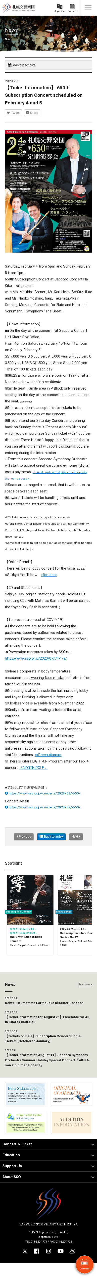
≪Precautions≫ (48, 755)
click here (49, 575)
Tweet (15, 113)
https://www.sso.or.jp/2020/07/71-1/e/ (36, 658)
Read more (85, 984)
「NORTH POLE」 (33, 768)
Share (34, 113)
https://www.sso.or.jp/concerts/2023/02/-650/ (44, 793)
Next (75, 836)
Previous (25, 836)
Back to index (53, 836)
